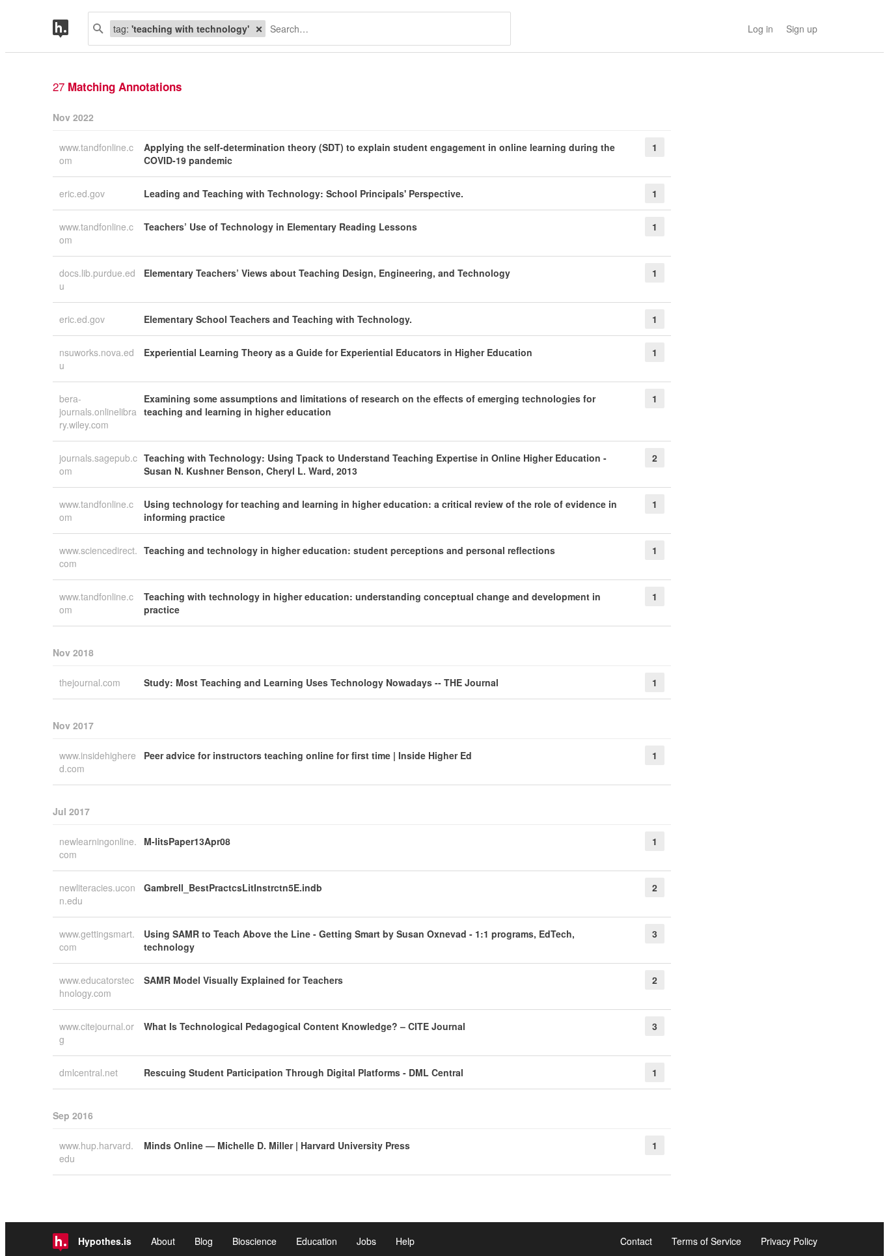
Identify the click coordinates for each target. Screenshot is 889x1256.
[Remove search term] (259, 28)
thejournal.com (91, 682)
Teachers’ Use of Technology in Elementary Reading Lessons (280, 226)
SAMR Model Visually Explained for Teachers (243, 979)
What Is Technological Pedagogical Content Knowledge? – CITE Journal (304, 1026)
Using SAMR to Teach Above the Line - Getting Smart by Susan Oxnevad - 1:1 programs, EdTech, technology (359, 940)
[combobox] (383, 28)
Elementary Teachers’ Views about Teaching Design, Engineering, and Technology (327, 272)
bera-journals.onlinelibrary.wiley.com (98, 411)
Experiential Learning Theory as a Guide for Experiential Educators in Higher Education (338, 352)
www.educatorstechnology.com (96, 986)
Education (316, 1241)
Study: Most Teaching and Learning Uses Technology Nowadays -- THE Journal (321, 682)
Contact (636, 1241)
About (163, 1241)
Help (405, 1241)
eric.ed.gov (83, 193)
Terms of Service (706, 1241)
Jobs (366, 1241)
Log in (760, 29)
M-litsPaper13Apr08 (187, 841)
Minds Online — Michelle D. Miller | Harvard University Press (277, 1145)
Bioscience (254, 1241)
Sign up (801, 29)
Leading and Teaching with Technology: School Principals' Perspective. (303, 193)
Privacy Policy (789, 1241)
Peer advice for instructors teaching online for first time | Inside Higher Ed (308, 755)
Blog (204, 1241)
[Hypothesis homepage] (70, 29)
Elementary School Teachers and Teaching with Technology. (278, 319)
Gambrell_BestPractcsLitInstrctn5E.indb (233, 887)
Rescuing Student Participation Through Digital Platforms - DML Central (303, 1072)
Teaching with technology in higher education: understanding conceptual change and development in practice (372, 603)
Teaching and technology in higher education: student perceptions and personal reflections (349, 550)
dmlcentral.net (89, 1072)
